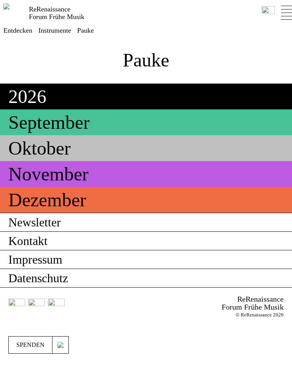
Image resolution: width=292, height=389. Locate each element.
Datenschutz (38, 278)
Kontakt (28, 241)
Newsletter (34, 222)
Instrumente (54, 30)
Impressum (35, 259)
